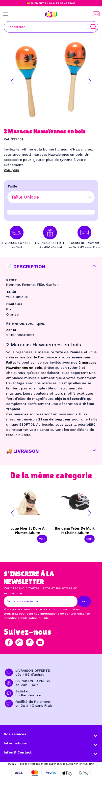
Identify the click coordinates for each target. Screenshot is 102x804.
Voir (42, 538)
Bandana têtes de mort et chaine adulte (75, 530)
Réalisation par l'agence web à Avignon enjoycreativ (61, 763)
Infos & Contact (18, 752)
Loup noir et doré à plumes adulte (27, 530)
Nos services (15, 734)
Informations (15, 743)
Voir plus (11, 170)
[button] (12, 81)
